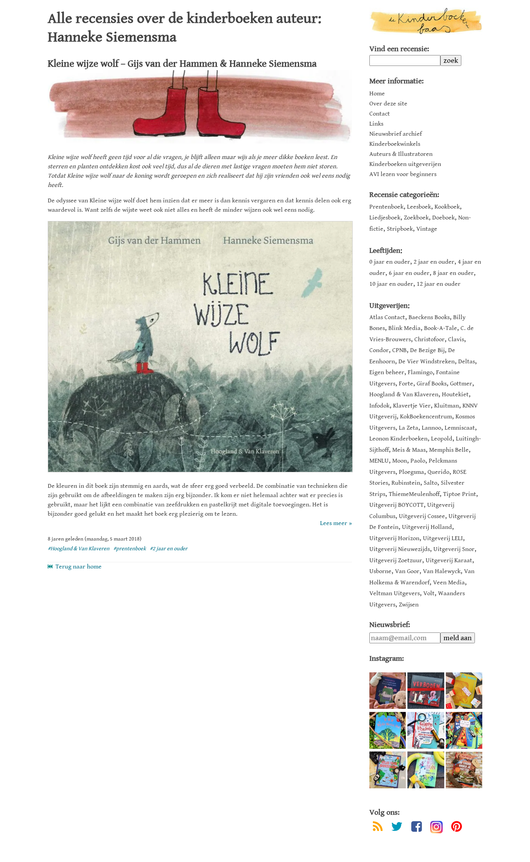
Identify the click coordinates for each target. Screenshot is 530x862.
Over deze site (388, 104)
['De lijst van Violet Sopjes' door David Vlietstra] (464, 730)
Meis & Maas (409, 450)
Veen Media (449, 582)
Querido (438, 472)
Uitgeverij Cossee (422, 516)
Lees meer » (336, 523)
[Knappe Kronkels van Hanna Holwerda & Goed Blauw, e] (425, 730)
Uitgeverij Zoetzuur (395, 560)
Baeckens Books (429, 317)
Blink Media (404, 328)
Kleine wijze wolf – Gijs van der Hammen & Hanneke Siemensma (182, 63)
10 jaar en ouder (391, 284)
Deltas (466, 361)
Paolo (417, 461)
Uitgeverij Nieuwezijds (399, 549)
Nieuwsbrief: (389, 624)
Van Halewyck (442, 571)
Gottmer (461, 383)
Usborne (380, 571)
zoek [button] (450, 60)
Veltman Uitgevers (394, 593)
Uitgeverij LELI (443, 538)
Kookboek (447, 207)
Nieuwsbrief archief (395, 134)
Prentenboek (386, 207)
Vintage (426, 229)
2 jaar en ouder (434, 262)
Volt (429, 593)
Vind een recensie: (399, 49)
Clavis (456, 339)
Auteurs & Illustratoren (401, 154)
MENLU (379, 461)
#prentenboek (129, 549)
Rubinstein (405, 483)
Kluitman (446, 405)
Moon (399, 461)
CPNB (399, 350)
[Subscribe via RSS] (378, 828)
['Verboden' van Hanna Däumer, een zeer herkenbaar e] (425, 690)
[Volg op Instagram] (436, 827)
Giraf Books (432, 383)
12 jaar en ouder (439, 284)
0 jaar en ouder (389, 262)
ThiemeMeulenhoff (414, 494)
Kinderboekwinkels (394, 144)
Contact (379, 114)
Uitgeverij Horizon (394, 538)
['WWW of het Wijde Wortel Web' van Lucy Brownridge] (387, 730)
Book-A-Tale (440, 328)
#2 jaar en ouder (168, 549)
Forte (406, 383)
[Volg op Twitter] (397, 828)
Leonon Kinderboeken (398, 438)
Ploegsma (411, 472)
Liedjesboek (384, 217)
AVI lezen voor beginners (402, 174)
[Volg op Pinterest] (456, 828)
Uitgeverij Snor (454, 549)
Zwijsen (409, 604)
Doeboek (443, 217)
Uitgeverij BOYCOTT (396, 505)
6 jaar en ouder (409, 273)
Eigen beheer (386, 372)
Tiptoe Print (459, 494)
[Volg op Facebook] (416, 828)
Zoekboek (416, 217)
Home (377, 94)
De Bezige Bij (427, 350)
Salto (430, 483)
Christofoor (429, 339)
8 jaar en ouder (453, 273)
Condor (379, 350)
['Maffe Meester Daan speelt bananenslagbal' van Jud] (425, 769)
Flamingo (420, 372)
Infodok (379, 405)
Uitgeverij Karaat (449, 560)
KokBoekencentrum (426, 416)
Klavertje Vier (412, 405)
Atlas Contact (387, 317)
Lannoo (431, 428)
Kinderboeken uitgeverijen (405, 164)
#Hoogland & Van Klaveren (78, 549)
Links (376, 124)
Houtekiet (455, 394)
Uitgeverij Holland (427, 527)
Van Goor (407, 571)
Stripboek (400, 229)
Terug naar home (77, 566)
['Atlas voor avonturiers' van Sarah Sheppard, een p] (387, 769)
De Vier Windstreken (426, 361)
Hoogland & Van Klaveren (403, 394)
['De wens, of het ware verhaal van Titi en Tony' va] (464, 690)
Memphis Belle (449, 450)
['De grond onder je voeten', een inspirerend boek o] (464, 769)
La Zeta (408, 428)
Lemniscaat (460, 428)
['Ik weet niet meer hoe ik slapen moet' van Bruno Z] (387, 690)
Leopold (441, 438)
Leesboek (419, 207)
